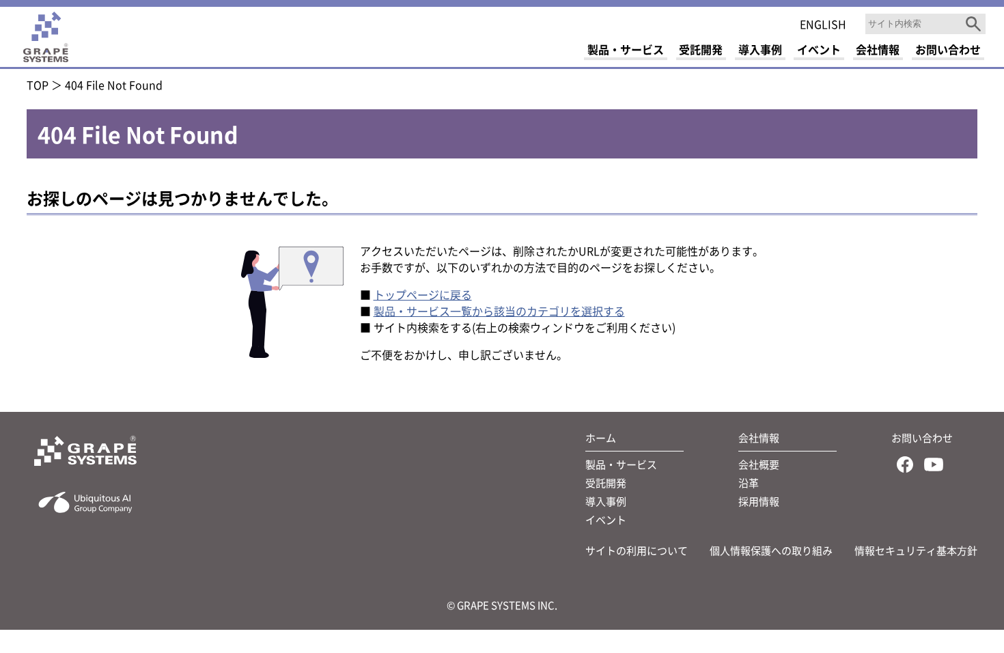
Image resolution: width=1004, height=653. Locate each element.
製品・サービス (621, 464)
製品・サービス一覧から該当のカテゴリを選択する (499, 311)
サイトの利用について (636, 550)
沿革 (748, 482)
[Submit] (973, 23)
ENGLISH (823, 24)
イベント (605, 519)
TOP (37, 85)
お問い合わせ (922, 437)
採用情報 (758, 501)
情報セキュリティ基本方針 (915, 550)
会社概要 (758, 464)
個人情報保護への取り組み (771, 550)
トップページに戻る (423, 294)
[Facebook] (905, 466)
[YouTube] (933, 467)
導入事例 (605, 501)
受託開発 (605, 482)
